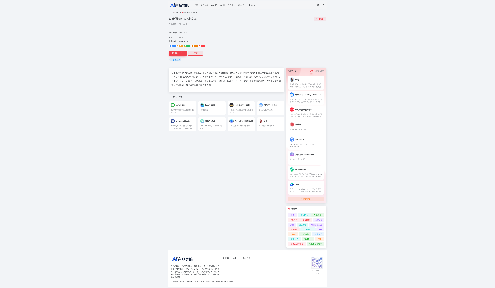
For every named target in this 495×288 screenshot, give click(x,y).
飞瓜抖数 (294, 220)
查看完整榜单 (306, 198)
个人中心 (252, 5)
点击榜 (222, 5)
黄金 (292, 215)
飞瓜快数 (306, 220)
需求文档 (294, 239)
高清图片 (304, 215)
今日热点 (204, 5)
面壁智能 (305, 234)
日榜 (311, 70)
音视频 (293, 234)
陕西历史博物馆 (297, 243)
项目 (320, 229)
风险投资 (318, 220)
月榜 (322, 70)
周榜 (317, 70)
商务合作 (246, 258)
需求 (319, 239)
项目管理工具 (316, 224)
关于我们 (226, 258)
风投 (292, 224)
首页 (196, 5)
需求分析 (308, 239)
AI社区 (214, 5)
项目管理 (294, 229)
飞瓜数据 (317, 215)
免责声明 (236, 258)
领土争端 (302, 224)
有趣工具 (178, 12)
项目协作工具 (308, 229)
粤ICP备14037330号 (228, 281)
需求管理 (318, 234)
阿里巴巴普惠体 (315, 243)
